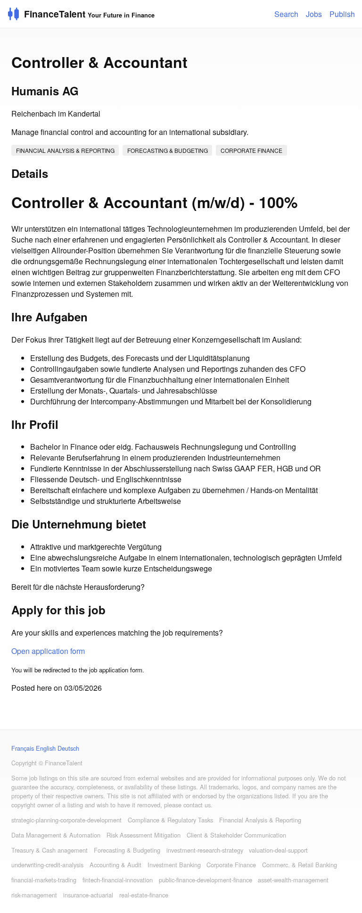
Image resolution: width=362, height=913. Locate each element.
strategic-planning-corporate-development (66, 819)
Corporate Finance (251, 150)
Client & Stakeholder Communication (236, 834)
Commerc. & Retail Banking (299, 864)
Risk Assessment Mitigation (144, 834)
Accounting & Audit (115, 864)
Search (286, 13)
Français (22, 748)
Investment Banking (174, 864)
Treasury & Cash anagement (49, 850)
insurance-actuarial (88, 894)
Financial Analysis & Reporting (65, 150)
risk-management (34, 894)
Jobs (314, 13)
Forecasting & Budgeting (167, 150)
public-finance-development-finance (205, 879)
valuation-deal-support (278, 850)
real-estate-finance (143, 894)
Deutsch (68, 748)
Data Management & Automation (55, 834)
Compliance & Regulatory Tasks (170, 819)
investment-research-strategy (204, 850)
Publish (342, 13)
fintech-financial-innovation (117, 879)
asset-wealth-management (293, 879)
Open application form (48, 650)
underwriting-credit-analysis (47, 864)
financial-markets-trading (43, 879)
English (46, 748)
